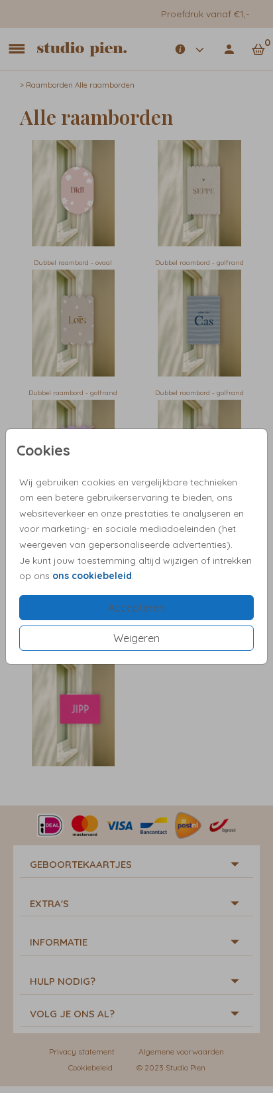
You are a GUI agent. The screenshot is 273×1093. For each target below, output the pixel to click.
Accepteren (136, 607)
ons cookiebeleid (92, 576)
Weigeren (136, 638)
